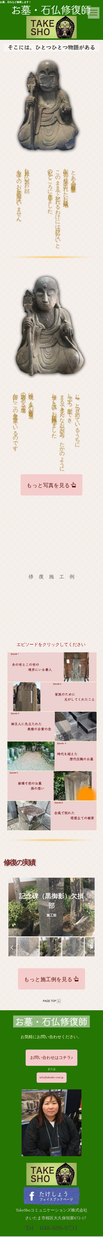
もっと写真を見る (48, 485)
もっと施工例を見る (48, 979)
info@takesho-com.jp (51, 1077)
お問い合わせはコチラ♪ (51, 1057)
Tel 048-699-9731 (51, 1228)
